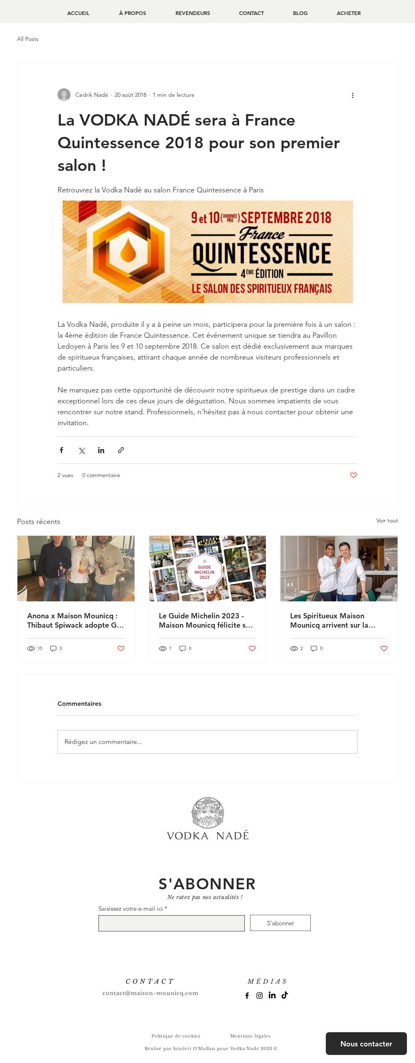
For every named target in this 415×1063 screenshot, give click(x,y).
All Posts (28, 39)
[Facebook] (247, 995)
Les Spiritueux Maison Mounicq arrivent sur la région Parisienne (329, 620)
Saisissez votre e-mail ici (130, 908)
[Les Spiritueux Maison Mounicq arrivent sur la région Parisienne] (339, 568)
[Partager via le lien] (121, 450)
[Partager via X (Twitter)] (81, 450)
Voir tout (387, 520)
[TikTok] (284, 995)
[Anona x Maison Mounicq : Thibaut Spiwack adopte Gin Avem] (76, 568)
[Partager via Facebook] (61, 450)
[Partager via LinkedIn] (101, 450)
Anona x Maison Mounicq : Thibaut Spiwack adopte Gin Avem (75, 620)
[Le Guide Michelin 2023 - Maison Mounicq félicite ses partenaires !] (207, 568)
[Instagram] (259, 995)
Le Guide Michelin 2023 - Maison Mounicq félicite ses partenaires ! (206, 620)
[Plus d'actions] (352, 95)
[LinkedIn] (272, 995)
